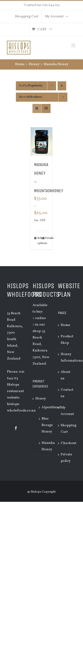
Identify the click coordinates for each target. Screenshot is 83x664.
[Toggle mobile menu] (73, 45)
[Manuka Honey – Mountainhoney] (42, 141)
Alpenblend (51, 407)
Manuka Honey (48, 446)
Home (65, 325)
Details (47, 238)
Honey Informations (67, 357)
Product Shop (67, 339)
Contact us (67, 393)
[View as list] (46, 108)
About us (65, 375)
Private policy (66, 457)
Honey (40, 398)
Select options (39, 240)
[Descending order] (61, 86)
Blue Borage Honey (47, 425)
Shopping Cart (67, 428)
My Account (67, 411)
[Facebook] (16, 428)
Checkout (67, 443)
